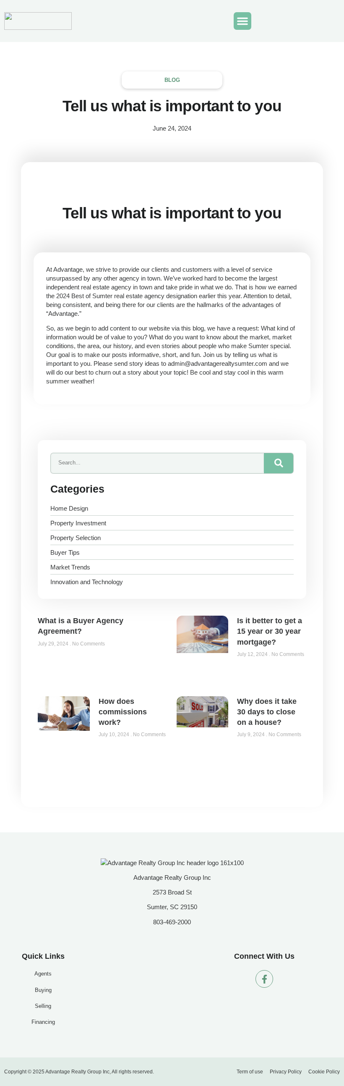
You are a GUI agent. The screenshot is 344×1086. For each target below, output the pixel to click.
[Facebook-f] (264, 979)
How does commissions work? (123, 712)
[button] (242, 21)
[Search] (278, 463)
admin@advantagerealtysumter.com (217, 363)
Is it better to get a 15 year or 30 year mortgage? (269, 631)
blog (172, 80)
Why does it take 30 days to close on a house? (267, 712)
